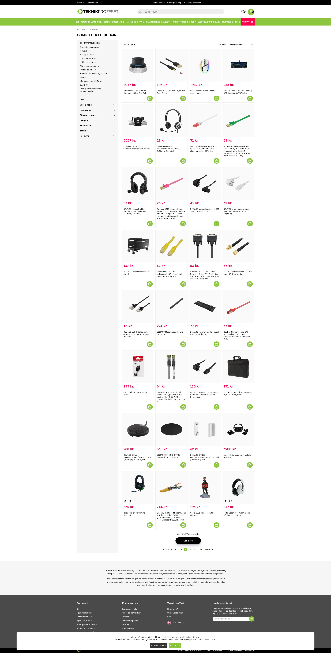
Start (78, 29)
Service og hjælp (129, 609)
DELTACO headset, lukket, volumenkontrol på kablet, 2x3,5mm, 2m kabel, (134, 211)
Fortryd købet (128, 628)
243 (201, 549)
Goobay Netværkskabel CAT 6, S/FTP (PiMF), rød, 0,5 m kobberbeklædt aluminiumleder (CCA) (237, 335)
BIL (78, 609)
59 (194, 549)
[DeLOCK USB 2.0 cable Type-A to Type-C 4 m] (171, 65)
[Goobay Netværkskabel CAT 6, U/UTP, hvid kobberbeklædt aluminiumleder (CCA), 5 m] (205, 121)
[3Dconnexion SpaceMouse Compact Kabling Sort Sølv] (138, 65)
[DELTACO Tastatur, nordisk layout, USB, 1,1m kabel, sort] (205, 306)
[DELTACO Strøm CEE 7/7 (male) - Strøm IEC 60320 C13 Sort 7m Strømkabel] (205, 366)
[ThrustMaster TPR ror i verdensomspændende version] (138, 121)
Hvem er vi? (172, 609)
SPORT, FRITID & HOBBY (86, 628)
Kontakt (125, 617)
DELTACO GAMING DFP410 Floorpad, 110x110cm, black (168, 456)
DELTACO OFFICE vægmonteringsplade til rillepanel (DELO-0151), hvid (204, 457)
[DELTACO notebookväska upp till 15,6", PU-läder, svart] (238, 366)
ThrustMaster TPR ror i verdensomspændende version (136, 147)
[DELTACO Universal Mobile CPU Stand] (138, 246)
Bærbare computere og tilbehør (93, 73)
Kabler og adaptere (88, 62)
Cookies (125, 624)
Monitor (83, 77)
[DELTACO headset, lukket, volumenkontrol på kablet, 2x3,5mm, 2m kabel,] (138, 183)
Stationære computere (89, 66)
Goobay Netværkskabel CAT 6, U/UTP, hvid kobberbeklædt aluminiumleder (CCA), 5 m (203, 148)
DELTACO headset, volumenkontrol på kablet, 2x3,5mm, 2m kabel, (168, 148)
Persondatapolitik (130, 620)
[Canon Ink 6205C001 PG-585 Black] (138, 366)
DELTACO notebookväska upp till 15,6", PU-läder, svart (238, 393)
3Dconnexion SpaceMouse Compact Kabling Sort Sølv (135, 92)
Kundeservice (92, 3)
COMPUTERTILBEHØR (90, 29)
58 (190, 549)
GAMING (84, 85)
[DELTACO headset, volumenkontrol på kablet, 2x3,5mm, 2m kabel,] (171, 121)
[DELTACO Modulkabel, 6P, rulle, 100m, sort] (171, 306)
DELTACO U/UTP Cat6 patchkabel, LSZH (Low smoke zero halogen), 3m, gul (170, 274)
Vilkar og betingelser (131, 613)
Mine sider (81, 3)
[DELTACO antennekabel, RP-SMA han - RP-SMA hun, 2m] (238, 246)
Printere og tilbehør (88, 70)
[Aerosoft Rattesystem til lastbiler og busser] (238, 429)
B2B (169, 617)
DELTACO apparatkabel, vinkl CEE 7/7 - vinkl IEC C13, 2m (204, 210)
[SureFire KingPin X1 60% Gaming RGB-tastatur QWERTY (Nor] (238, 65)
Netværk (83, 51)
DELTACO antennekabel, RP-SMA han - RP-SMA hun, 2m (238, 273)
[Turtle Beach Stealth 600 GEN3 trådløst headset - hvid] (238, 487)
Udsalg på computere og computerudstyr (90, 90)
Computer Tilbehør (88, 58)
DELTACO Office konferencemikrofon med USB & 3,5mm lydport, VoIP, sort (137, 457)
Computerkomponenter (90, 47)
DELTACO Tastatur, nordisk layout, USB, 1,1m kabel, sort (204, 333)
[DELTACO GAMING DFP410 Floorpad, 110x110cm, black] (171, 429)
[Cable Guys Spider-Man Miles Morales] (205, 487)
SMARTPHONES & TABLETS (87, 624)
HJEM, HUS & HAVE (84, 620)
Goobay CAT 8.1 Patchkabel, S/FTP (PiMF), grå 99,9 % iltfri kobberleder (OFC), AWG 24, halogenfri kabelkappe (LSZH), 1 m (171, 397)
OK (251, 619)
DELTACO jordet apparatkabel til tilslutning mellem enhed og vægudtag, (237, 211)
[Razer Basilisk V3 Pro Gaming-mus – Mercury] (205, 65)
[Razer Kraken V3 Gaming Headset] (138, 487)
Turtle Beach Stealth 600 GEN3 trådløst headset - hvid (237, 514)
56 (181, 549)
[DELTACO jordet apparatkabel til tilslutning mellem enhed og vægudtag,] (238, 183)
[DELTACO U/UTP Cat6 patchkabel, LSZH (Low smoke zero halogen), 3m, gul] (171, 246)
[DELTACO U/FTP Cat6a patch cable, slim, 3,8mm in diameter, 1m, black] (138, 306)
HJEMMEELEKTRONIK (85, 613)
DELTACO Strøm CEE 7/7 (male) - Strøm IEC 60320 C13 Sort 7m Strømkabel (204, 394)
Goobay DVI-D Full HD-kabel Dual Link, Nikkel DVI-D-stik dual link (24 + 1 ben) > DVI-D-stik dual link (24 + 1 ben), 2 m (204, 275)
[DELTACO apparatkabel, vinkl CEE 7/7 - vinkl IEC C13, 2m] (205, 183)
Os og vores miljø (175, 613)
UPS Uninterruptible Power (91, 81)
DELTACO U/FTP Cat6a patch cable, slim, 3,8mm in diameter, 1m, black (136, 334)
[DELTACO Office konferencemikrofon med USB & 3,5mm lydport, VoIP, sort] (138, 429)
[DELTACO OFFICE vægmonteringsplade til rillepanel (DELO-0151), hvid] (205, 429)
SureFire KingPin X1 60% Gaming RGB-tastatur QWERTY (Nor (238, 92)
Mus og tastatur (87, 54)
